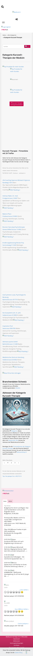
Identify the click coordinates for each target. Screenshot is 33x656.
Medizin (18, 388)
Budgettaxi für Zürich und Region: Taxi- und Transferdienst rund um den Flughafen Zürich (16, 510)
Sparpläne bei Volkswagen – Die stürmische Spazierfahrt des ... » (14, 558)
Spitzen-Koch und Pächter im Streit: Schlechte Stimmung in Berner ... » (15, 565)
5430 (14, 245)
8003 (15, 216)
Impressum (16, 639)
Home (4, 35)
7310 (16, 300)
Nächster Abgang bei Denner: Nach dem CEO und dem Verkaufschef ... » (15, 550)
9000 (15, 315)
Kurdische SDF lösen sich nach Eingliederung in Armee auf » (14, 542)
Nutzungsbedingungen (16, 643)
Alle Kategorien (12, 35)
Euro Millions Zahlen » (22, 609)
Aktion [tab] (10, 501)
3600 (15, 198)
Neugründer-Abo (13, 440)
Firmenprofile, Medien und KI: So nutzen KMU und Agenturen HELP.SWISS (14, 519)
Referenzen (16, 641)
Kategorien (14, 431)
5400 (16, 344)
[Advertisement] (16, 127)
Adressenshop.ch (22, 452)
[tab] (5, 501)
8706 (13, 328)
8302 (15, 360)
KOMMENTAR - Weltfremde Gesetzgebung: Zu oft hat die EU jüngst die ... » (16, 574)
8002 (19, 229)
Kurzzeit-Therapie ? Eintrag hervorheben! (17, 103)
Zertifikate (16, 645)
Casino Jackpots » (23, 624)
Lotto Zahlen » (24, 590)
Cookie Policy (18, 652)
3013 (11, 183)
